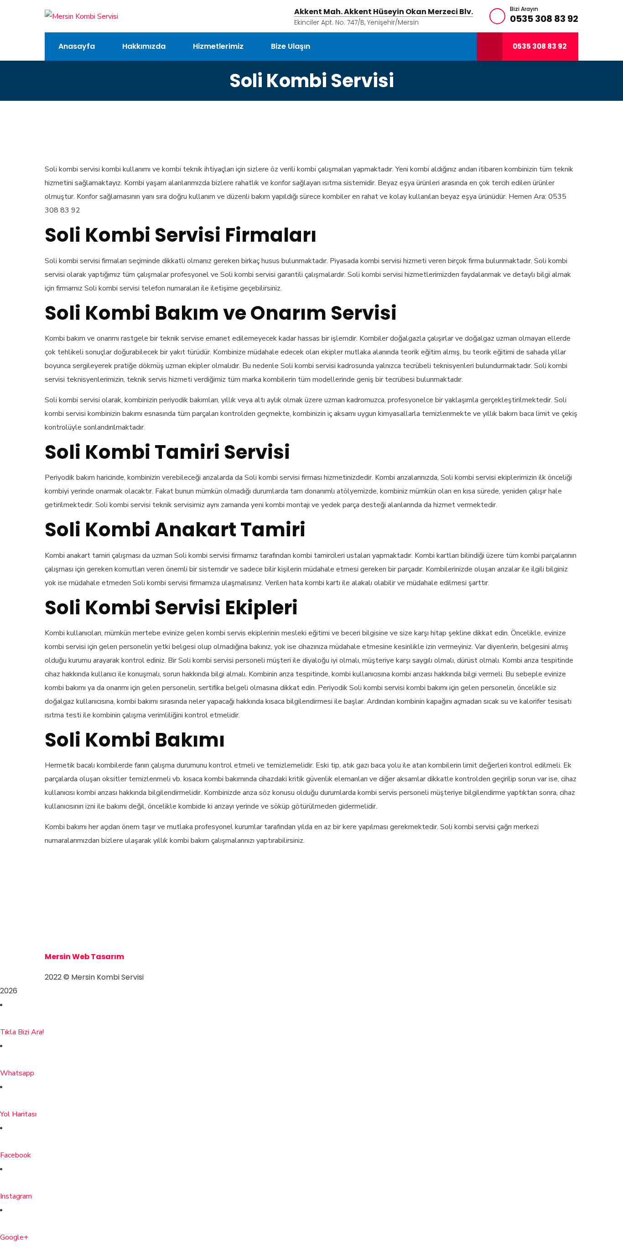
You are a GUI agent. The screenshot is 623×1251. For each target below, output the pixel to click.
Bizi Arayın (524, 9)
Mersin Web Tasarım (84, 956)
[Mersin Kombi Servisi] (81, 16)
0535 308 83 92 (544, 18)
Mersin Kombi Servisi (84, 915)
